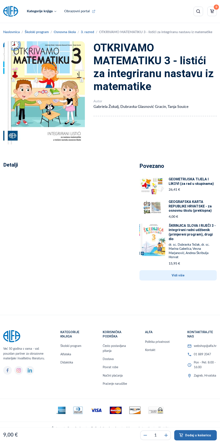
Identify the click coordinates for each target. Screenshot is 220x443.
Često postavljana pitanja (114, 348)
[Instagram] (18, 370)
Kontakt (150, 350)
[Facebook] (7, 370)
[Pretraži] (198, 11)
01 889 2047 (202, 354)
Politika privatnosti (157, 341)
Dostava (108, 359)
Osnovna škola (65, 32)
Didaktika (66, 362)
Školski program (37, 32)
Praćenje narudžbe (115, 383)
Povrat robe (110, 367)
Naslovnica (11, 32)
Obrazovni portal (77, 11)
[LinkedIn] (30, 370)
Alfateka (65, 354)
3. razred (87, 32)
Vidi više (178, 275)
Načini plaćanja (113, 375)
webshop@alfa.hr (205, 346)
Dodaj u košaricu (198, 435)
